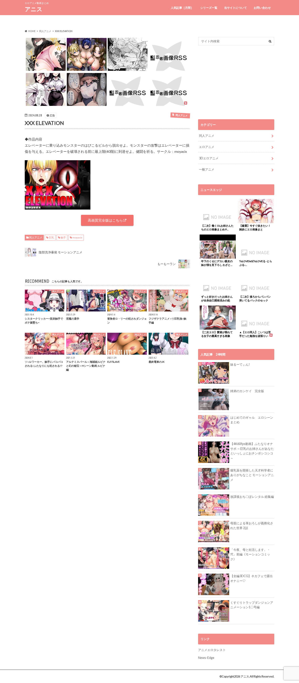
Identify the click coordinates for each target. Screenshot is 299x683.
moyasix (77, 237)
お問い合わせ (262, 7)
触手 (63, 237)
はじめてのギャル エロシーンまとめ (251, 420)
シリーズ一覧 (208, 7)
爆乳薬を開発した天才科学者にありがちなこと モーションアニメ (252, 475)
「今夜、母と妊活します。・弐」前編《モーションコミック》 (250, 554)
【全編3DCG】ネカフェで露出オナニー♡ (251, 578)
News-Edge (206, 658)
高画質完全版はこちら (105, 220)
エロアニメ (206, 147)
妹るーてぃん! (240, 364)
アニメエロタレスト (212, 650)
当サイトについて (235, 7)
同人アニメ (35, 237)
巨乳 (51, 237)
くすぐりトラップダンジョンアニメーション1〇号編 (251, 605)
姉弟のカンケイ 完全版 (247, 391)
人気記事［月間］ (182, 7)
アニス (33, 8)
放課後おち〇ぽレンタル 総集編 (252, 496)
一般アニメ (206, 169)
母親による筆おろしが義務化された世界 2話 (251, 525)
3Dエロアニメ (208, 158)
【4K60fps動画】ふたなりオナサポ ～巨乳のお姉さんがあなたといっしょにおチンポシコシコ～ (252, 451)
